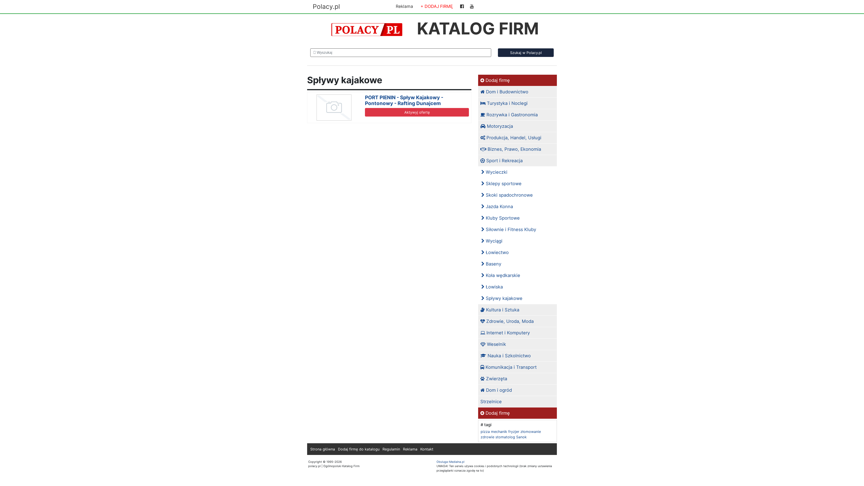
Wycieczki (495, 172)
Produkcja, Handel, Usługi (513, 137)
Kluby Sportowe (502, 218)
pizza (485, 431)
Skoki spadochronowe (508, 195)
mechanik (499, 431)
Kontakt (426, 449)
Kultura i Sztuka (502, 310)
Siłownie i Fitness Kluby (510, 229)
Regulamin (391, 449)
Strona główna (322, 449)
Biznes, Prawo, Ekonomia (513, 149)
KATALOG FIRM (478, 28)
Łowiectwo (496, 252)
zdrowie (487, 437)
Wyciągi (493, 241)
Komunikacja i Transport (510, 367)
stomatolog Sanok (511, 437)
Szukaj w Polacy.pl (526, 52)
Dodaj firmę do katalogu (359, 449)
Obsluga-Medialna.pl (450, 462)
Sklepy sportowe (503, 183)
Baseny (492, 264)
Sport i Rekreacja (504, 160)
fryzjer (513, 431)
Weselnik (496, 344)
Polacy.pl (326, 6)
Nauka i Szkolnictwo (508, 355)
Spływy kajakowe (503, 298)
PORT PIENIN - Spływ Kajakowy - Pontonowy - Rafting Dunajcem (404, 100)
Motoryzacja (499, 126)
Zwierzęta (496, 378)
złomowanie (530, 431)
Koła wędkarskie (502, 275)
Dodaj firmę (497, 80)
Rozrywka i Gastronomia (511, 114)
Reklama (404, 6)
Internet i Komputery (507, 332)
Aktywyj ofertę (417, 112)
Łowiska (493, 287)
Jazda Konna (498, 206)
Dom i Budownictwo (506, 91)
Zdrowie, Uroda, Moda (509, 321)
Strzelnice (491, 401)
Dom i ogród (498, 390)
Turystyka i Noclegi (507, 103)
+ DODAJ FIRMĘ (437, 6)
